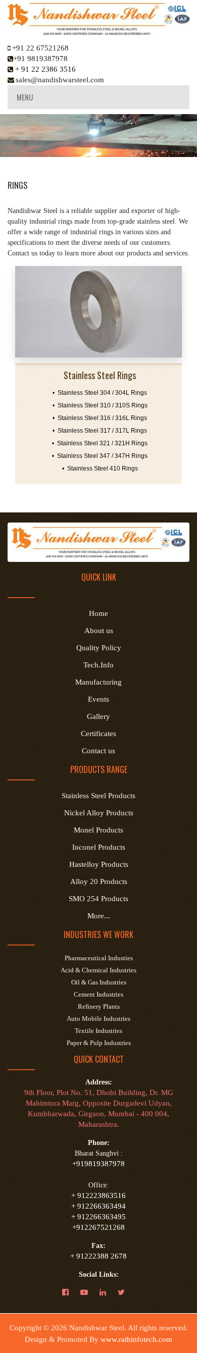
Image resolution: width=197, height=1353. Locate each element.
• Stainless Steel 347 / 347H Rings (99, 455)
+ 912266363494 (98, 1206)
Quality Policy (98, 648)
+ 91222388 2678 (98, 1256)
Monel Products (98, 830)
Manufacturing (98, 682)
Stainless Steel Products (98, 796)
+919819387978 (98, 1164)
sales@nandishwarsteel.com (60, 80)
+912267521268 (98, 1227)
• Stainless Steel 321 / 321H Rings (99, 443)
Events (98, 699)
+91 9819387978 (40, 59)
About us (98, 631)
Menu (25, 96)
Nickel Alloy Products (98, 813)
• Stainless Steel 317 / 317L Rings (100, 430)
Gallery (98, 716)
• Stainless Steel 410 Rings (100, 468)
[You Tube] (89, 1292)
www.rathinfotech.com (136, 1339)
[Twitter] (126, 1292)
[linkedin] (108, 1292)
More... (98, 916)
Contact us (98, 751)
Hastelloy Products (98, 864)
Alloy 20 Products (98, 881)
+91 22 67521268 (40, 48)
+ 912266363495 (98, 1217)
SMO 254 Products (98, 899)
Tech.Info (98, 665)
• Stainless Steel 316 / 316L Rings (100, 418)
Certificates (98, 734)
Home (98, 613)
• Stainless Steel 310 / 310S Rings (100, 405)
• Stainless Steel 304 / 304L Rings (100, 392)
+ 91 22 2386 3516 (44, 69)
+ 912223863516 (98, 1195)
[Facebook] (70, 1292)
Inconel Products (98, 847)
